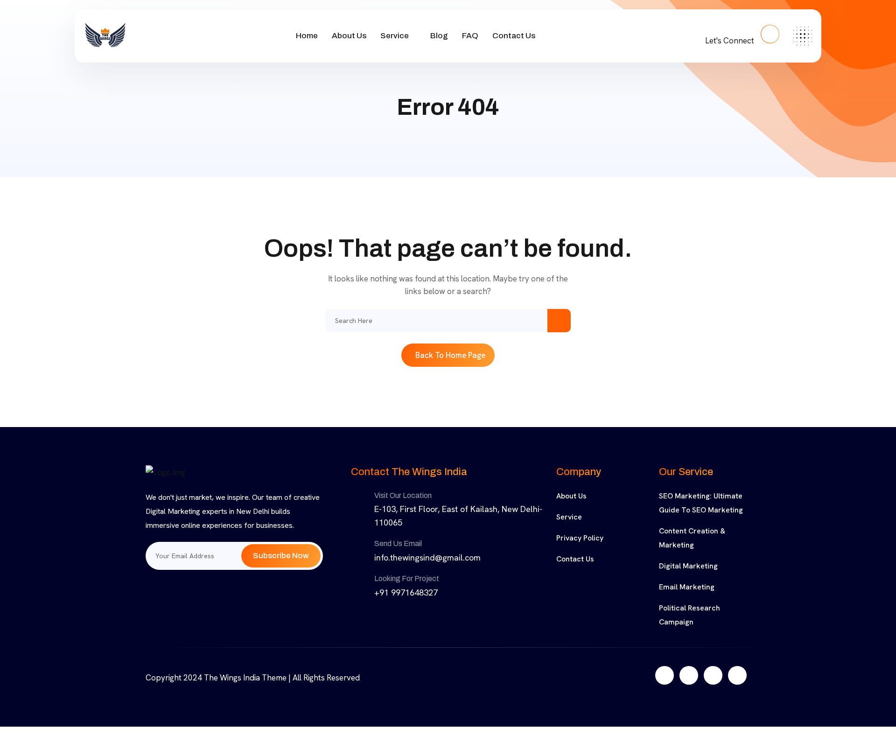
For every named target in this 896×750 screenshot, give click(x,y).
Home (307, 35)
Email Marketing (686, 587)
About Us (349, 35)
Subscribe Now (281, 555)
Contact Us (513, 35)
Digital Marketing (688, 566)
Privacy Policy (579, 538)
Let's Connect (730, 40)
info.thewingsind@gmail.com (427, 557)
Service (394, 35)
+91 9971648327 (406, 592)
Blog (439, 35)
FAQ (470, 35)
